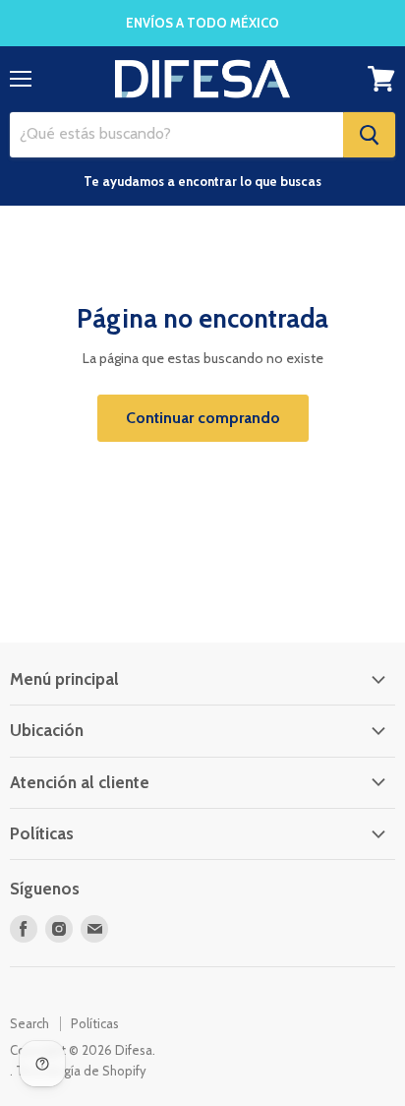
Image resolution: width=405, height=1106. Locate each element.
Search (29, 1023)
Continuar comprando (203, 417)
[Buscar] (369, 134)
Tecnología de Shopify (81, 1070)
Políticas (95, 1023)
